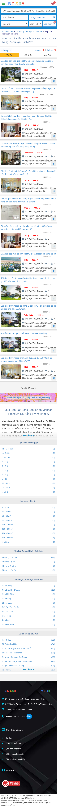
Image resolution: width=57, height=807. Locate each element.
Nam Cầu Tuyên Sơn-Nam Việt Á (28, 648)
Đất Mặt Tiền (28, 611)
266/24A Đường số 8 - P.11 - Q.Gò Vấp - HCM (25, 699)
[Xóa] (54, 11)
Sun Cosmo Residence (28, 653)
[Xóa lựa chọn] (54, 17)
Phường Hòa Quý (28, 570)
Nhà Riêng (28, 598)
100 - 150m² (28, 525)
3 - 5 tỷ (28, 470)
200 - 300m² (28, 533)
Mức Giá (6, 23)
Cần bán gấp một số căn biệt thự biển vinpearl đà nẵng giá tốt (28, 254)
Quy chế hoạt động (14, 749)
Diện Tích (34, 23)
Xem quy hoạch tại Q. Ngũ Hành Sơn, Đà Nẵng (28, 397)
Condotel (28, 620)
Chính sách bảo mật (14, 754)
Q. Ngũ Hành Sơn (38, 17)
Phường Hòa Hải (28, 557)
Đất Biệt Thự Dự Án (28, 607)
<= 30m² (28, 507)
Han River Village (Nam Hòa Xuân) (28, 661)
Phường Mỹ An (28, 562)
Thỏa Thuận (28, 449)
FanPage (10, 770)
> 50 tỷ (28, 492)
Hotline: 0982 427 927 (15, 716)
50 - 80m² (28, 516)
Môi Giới (47, 55)
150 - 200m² (28, 529)
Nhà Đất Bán (8, 17)
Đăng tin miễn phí (13, 743)
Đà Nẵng (20, 32)
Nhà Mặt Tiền (28, 594)
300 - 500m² (28, 537)
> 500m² (28, 542)
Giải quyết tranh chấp (15, 759)
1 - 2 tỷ (28, 462)
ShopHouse (28, 603)
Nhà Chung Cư (28, 585)
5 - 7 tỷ (28, 475)
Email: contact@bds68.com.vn (18, 709)
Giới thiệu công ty (14, 730)
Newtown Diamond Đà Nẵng (28, 657)
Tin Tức (8, 738)
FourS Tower (28, 640)
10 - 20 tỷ (28, 483)
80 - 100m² (28, 520)
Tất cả (51, 49)
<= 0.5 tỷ (28, 453)
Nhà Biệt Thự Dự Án (28, 590)
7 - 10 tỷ (28, 479)
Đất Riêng (28, 616)
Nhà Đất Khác (28, 624)
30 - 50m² (28, 512)
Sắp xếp (4, 50)
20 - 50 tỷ (28, 488)
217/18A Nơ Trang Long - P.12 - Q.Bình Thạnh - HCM (28, 704)
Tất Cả (9, 55)
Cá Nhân (28, 55)
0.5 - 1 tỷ (28, 457)
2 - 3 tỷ (28, 466)
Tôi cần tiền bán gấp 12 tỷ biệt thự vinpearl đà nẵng (24, 333)
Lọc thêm (48, 23)
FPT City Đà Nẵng (28, 644)
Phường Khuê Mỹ (28, 566)
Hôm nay (39, 49)
